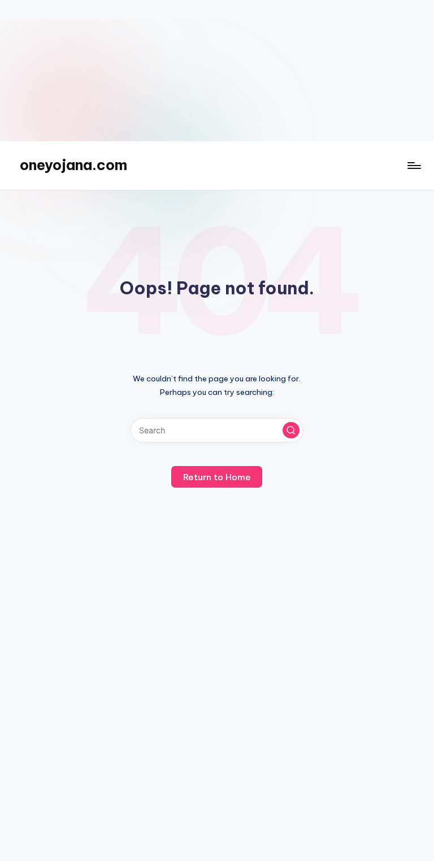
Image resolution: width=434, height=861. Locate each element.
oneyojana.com (73, 165)
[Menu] (413, 165)
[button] (291, 430)
